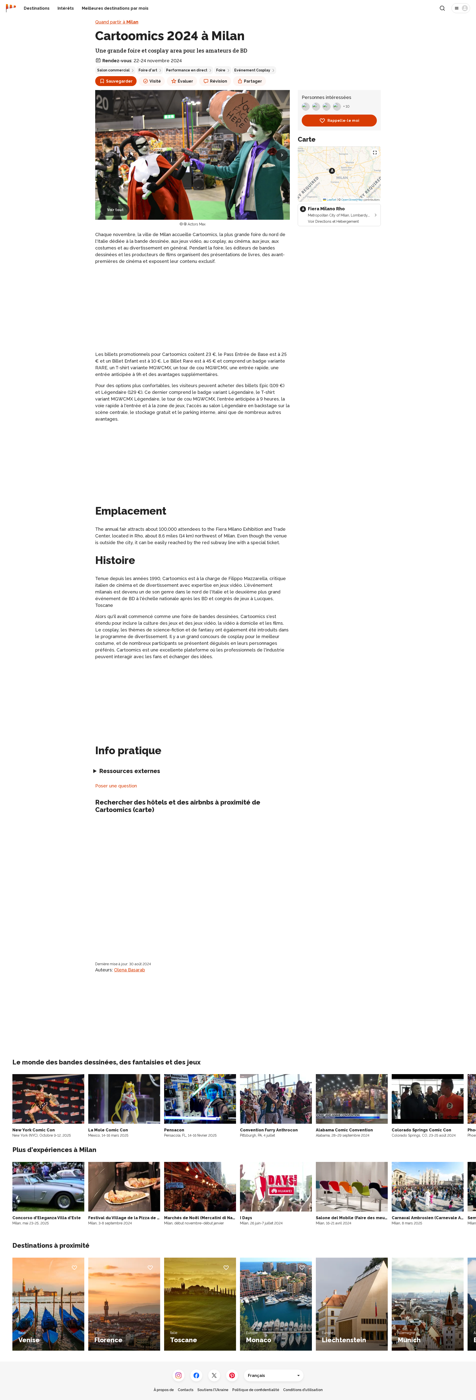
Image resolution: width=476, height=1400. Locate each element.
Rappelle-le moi (343, 121)
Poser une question (116, 785)
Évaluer (185, 81)
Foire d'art (148, 70)
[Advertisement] (192, 304)
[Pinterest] (232, 1375)
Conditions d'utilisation (303, 1390)
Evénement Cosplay (252, 70)
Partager (253, 81)
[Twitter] (214, 1375)
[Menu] (460, 8)
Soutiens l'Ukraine (212, 1390)
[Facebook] (196, 1375)
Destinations (37, 8)
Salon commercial (113, 70)
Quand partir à (116, 22)
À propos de (164, 1390)
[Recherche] (442, 8)
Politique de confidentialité (255, 1390)
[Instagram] (178, 1375)
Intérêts (66, 8)
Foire (220, 70)
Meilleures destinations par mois (115, 8)
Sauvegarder (119, 81)
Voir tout (115, 210)
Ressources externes (129, 771)
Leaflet (331, 199)
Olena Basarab (129, 969)
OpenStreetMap (352, 199)
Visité (155, 81)
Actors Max (197, 224)
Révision (218, 81)
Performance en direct (186, 70)
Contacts (185, 1390)
